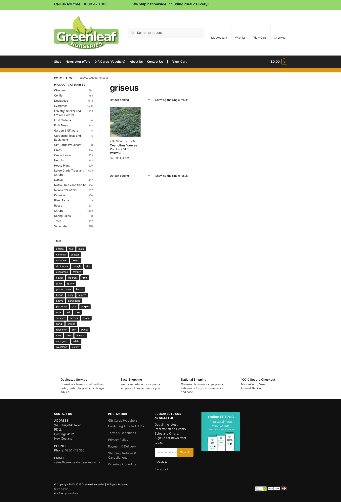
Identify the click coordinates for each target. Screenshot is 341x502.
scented (60, 318)
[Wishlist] (135, 113)
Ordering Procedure (122, 464)
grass (59, 283)
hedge (59, 294)
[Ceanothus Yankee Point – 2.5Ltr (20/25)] (125, 122)
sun (74, 329)
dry (88, 266)
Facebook (162, 469)
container (61, 260)
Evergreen (117, 140)
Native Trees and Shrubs (70, 185)
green (70, 283)
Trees (57, 221)
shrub (59, 323)
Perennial (60, 195)
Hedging (59, 160)
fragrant (72, 277)
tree (58, 335)
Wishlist (240, 37)
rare (58, 312)
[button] (279, 62)
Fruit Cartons (62, 120)
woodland (61, 346)
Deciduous (61, 100)
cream (75, 260)
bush (81, 248)
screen (74, 318)
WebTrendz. (74, 493)
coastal (75, 254)
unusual (80, 335)
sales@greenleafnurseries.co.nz (77, 462)
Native (58, 179)
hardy (79, 289)
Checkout (280, 37)
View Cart (259, 37)
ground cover (63, 289)
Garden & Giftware (66, 130)
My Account (219, 37)
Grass (58, 150)
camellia (61, 254)
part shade (74, 300)
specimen (61, 329)
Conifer (59, 95)
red (68, 312)
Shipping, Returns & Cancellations (122, 455)
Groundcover (62, 155)
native (59, 300)
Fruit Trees (61, 125)
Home (58, 77)
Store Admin (61, 488)
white (76, 341)
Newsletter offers (65, 190)
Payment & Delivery (122, 446)
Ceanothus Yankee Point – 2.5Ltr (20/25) (123, 149)
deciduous (62, 266)
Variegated (61, 226)
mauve (82, 294)
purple (85, 306)
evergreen (62, 271)
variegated (62, 341)
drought (77, 266)
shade (86, 318)
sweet (84, 329)
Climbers (59, 90)
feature (77, 271)
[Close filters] (95, 85)
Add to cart (125, 166)
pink (74, 306)
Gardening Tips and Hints (126, 426)
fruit (84, 277)
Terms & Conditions (122, 433)
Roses (58, 205)
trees (68, 335)
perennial (61, 306)
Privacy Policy (118, 440)
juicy (70, 294)
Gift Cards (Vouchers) (68, 144)
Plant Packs (61, 200)
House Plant (62, 165)
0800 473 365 (95, 4)
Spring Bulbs (62, 215)
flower (59, 277)
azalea (60, 248)
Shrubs (130, 140)
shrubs (71, 323)
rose (77, 312)
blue (71, 248)
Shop (69, 77)
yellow (75, 346)
